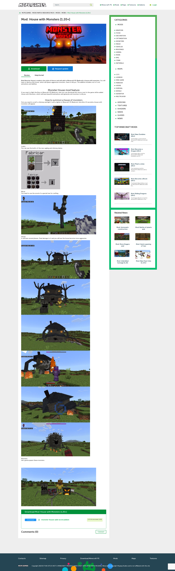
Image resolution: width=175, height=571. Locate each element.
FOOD (118, 33)
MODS (58, 13)
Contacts (22, 558)
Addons (141, 5)
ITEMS (118, 60)
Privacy (63, 558)
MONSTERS (120, 41)
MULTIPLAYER (120, 96)
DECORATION (121, 36)
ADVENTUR (120, 94)
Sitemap (43, 558)
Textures (132, 5)
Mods (116, 5)
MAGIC (118, 44)
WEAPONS (119, 30)
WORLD (118, 91)
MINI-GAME (120, 80)
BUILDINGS (120, 49)
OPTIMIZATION (121, 38)
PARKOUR (119, 83)
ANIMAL (118, 52)
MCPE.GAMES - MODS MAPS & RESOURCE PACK (38, 13)
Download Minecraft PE (89, 558)
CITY (117, 74)
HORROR (119, 77)
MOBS (64, 13)
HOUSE (118, 85)
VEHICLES (119, 47)
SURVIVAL (119, 88)
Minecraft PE (106, 5)
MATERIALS (120, 63)
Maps (123, 5)
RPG (117, 58)
